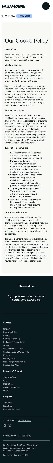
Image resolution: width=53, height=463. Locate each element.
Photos (6, 335)
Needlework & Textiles (13, 348)
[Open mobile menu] (46, 6)
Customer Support (11, 387)
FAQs (5, 390)
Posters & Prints (10, 332)
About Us (7, 402)
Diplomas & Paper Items (13, 342)
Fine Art (6, 329)
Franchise (7, 406)
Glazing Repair (9, 358)
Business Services (11, 409)
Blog (5, 380)
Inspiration (8, 384)
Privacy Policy (9, 435)
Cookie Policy (25, 435)
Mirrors (6, 355)
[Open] (32, 17)
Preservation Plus (11, 365)
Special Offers (9, 377)
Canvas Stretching (11, 339)
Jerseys (6, 345)
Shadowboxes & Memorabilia (16, 352)
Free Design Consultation (14, 362)
